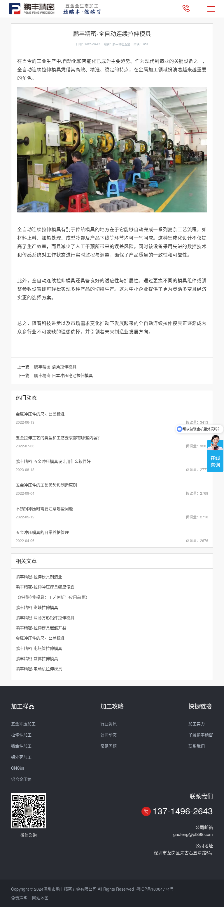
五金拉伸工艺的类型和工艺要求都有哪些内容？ (59, 437)
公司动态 (108, 735)
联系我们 (196, 746)
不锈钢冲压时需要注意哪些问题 (44, 508)
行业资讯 (108, 723)
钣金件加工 (21, 746)
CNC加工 (19, 768)
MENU (210, 8)
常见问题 (108, 746)
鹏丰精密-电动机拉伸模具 (39, 668)
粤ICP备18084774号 (155, 889)
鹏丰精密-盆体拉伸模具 (37, 658)
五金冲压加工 (23, 723)
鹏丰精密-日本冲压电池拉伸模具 (63, 375)
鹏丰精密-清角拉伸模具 (55, 366)
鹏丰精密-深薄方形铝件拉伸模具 (45, 617)
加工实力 (196, 723)
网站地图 (40, 898)
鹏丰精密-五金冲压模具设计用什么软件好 (53, 461)
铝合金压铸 (21, 779)
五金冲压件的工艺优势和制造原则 (46, 485)
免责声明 (19, 898)
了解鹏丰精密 (200, 735)
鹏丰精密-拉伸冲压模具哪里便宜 (45, 587)
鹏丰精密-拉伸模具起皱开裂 (41, 628)
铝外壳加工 (21, 757)
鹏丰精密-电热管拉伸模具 (39, 648)
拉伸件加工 (21, 735)
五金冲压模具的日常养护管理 (42, 532)
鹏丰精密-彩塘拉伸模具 (37, 607)
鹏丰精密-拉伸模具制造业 (39, 576)
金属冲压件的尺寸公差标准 (40, 414)
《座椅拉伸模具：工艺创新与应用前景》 (52, 597)
